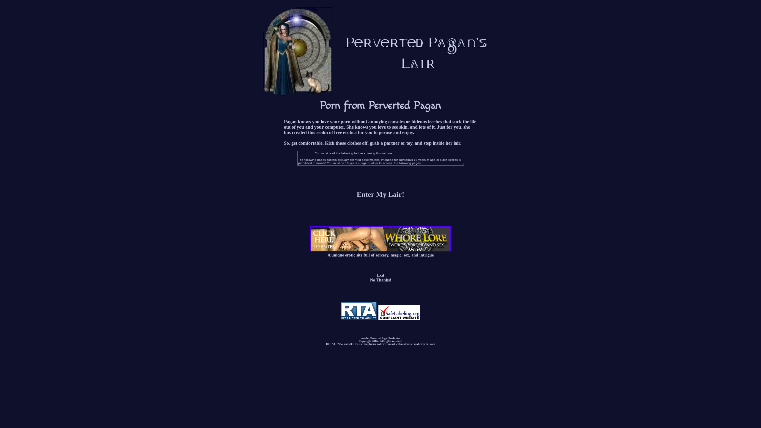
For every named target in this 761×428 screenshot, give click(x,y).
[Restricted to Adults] (359, 318)
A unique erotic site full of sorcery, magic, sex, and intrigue (381, 255)
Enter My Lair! (380, 194)
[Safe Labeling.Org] (399, 318)
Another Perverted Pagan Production (380, 338)
